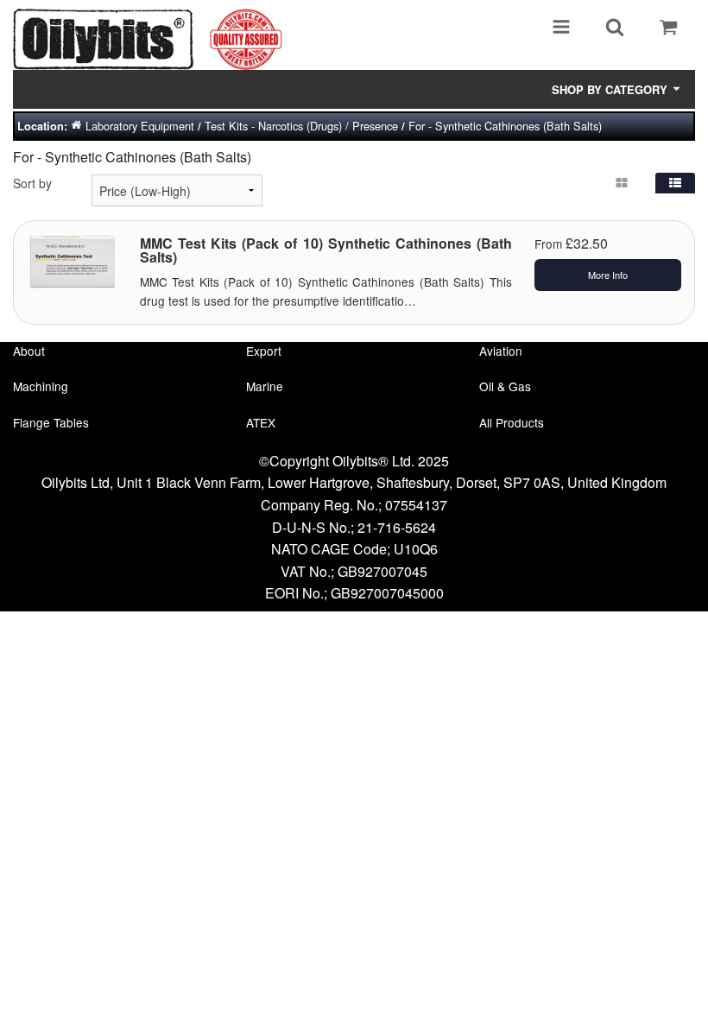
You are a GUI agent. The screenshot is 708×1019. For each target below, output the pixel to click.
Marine (264, 386)
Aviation (500, 350)
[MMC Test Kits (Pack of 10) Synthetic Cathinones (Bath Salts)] (72, 259)
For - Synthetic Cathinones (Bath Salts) (505, 125)
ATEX (260, 422)
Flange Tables (51, 422)
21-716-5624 (396, 527)
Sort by (32, 183)
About (29, 350)
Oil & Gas (505, 386)
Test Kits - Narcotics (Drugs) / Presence (301, 125)
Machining (40, 386)
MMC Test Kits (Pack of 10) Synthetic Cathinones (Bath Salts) (326, 250)
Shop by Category (611, 89)
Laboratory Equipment (139, 125)
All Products (511, 422)
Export (263, 350)
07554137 (416, 505)
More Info (608, 275)
